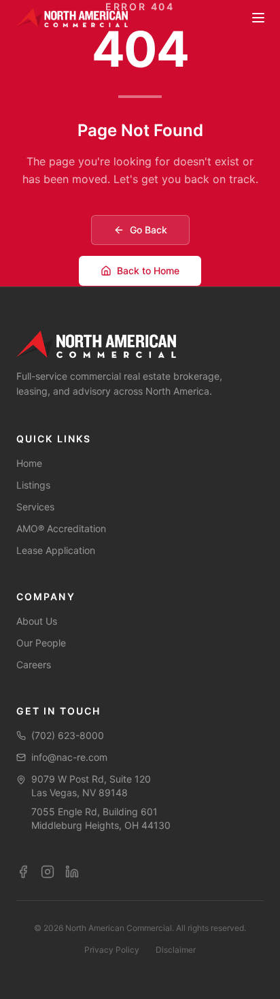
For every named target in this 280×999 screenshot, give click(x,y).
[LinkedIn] (72, 872)
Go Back (148, 229)
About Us (36, 621)
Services (35, 506)
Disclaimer (176, 950)
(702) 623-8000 (67, 735)
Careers (33, 664)
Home (29, 463)
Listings (33, 485)
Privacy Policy (111, 950)
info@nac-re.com (69, 757)
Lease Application (55, 550)
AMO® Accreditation (61, 528)
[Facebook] (23, 872)
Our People (41, 643)
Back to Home (148, 270)
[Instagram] (47, 872)
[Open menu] (258, 18)
